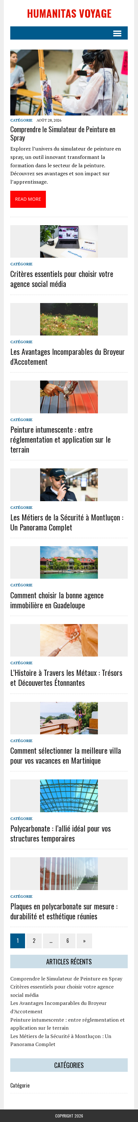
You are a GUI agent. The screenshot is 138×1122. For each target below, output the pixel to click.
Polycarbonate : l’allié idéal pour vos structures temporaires (60, 833)
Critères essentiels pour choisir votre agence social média (61, 278)
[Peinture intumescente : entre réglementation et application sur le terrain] (69, 408)
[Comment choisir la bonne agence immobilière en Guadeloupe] (69, 574)
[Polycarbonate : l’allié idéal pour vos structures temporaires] (69, 807)
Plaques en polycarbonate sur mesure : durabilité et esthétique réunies (63, 911)
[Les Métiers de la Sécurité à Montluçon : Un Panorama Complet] (69, 496)
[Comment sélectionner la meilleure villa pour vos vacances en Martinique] (69, 729)
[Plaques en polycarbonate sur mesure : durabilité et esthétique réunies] (69, 885)
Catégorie (21, 120)
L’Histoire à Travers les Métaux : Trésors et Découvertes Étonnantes (66, 677)
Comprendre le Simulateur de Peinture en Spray (62, 133)
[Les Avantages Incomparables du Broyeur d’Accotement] (69, 331)
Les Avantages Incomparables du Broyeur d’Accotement (67, 356)
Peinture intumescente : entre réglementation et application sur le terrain (60, 439)
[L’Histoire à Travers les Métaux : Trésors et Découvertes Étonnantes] (69, 652)
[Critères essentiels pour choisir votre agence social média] (69, 253)
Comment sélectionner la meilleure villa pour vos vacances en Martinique (65, 755)
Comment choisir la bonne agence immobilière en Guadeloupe (57, 600)
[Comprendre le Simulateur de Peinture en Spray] (69, 111)
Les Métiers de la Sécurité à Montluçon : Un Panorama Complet (66, 522)
